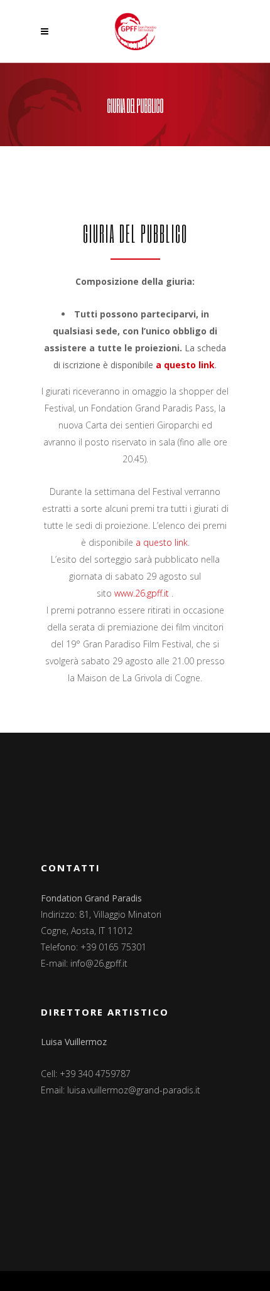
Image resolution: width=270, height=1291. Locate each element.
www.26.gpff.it (141, 593)
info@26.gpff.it (98, 963)
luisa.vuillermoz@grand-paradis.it (133, 1090)
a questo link (185, 365)
